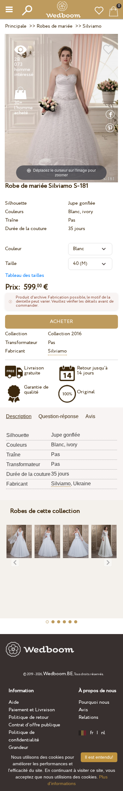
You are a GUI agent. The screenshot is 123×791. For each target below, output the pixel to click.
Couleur (13, 249)
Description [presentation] (19, 416)
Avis (83, 709)
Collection (16, 334)
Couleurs (14, 212)
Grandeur (18, 747)
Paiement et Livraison (32, 709)
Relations (88, 717)
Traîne (11, 220)
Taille (11, 263)
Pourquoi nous (94, 702)
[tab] (21, 417)
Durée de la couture (26, 229)
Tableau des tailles (24, 275)
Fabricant (15, 351)
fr (91, 732)
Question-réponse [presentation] (58, 416)
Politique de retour (29, 717)
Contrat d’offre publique (34, 725)
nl (103, 732)
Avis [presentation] (90, 416)
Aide (14, 702)
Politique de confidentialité (24, 736)
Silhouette (16, 203)
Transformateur (21, 343)
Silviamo (57, 351)
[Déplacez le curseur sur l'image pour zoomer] (61, 107)
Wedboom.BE (58, 673)
